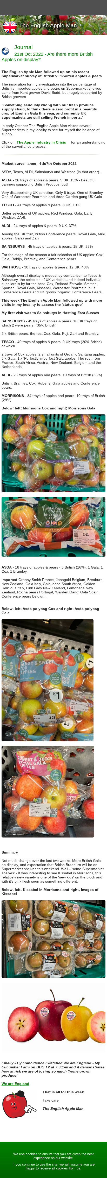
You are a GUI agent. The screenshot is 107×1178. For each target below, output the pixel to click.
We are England (15, 1084)
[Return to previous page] (5, 51)
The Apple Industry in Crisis (41, 142)
